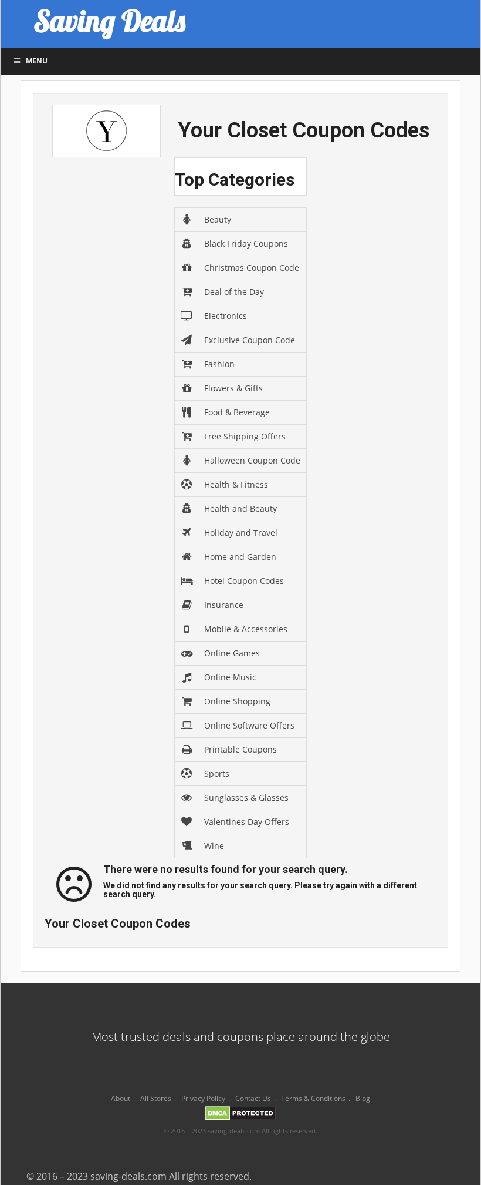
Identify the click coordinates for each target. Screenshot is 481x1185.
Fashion (219, 364)
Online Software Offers (249, 725)
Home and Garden (240, 556)
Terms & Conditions (313, 1098)
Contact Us (253, 1098)
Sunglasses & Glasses (246, 797)
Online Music (230, 677)
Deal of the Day (234, 291)
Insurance (223, 604)
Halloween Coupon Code (252, 460)
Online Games (232, 653)
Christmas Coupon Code (251, 267)
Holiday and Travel (240, 532)
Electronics (225, 315)
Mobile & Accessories (245, 629)
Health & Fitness (236, 484)
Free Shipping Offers (245, 436)
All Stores (155, 1098)
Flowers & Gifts (233, 388)
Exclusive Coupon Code (249, 339)
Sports (216, 773)
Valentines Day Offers (246, 821)
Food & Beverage (237, 412)
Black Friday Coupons (246, 243)
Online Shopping (237, 701)
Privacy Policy (203, 1098)
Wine (214, 845)
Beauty (217, 219)
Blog (362, 1098)
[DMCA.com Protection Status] (240, 1115)
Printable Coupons (240, 749)
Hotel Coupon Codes (244, 580)
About (120, 1098)
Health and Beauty (240, 508)
